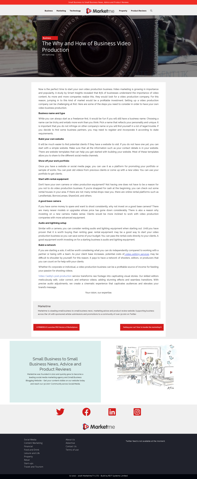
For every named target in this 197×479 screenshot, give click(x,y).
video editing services (136, 254)
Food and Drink (31, 449)
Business (49, 11)
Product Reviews (138, 11)
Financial (28, 446)
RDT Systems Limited (118, 476)
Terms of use (72, 449)
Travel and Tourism (33, 466)
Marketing (61, 11)
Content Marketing (33, 443)
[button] (151, 11)
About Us (70, 439)
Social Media (30, 439)
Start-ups (28, 463)
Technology (75, 11)
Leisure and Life (32, 453)
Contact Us (71, 446)
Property (123, 11)
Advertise (70, 443)
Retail (27, 460)
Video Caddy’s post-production (55, 276)
